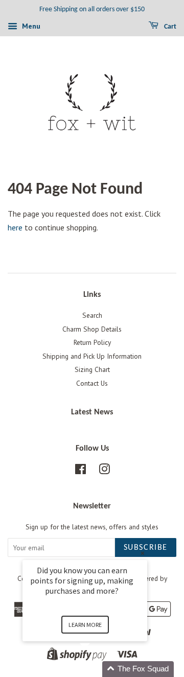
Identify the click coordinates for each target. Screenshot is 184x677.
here (15, 227)
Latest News (92, 412)
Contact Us (92, 383)
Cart (169, 27)
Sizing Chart (92, 369)
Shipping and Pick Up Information (92, 356)
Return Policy (92, 342)
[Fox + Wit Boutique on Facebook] (80, 471)
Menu (30, 26)
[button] (97, 669)
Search (92, 315)
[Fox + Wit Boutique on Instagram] (104, 471)
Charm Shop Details (92, 329)
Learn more (85, 624)
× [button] (143, 553)
